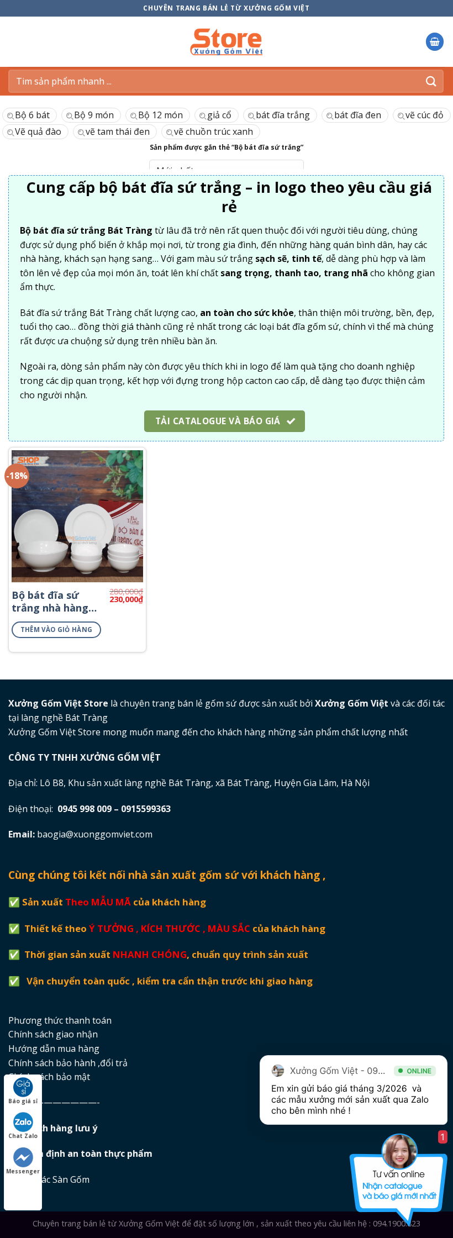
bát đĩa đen (357, 115)
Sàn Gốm (72, 1179)
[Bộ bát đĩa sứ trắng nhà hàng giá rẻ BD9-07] (77, 516)
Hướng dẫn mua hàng (53, 1048)
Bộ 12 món (160, 115)
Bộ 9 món (94, 115)
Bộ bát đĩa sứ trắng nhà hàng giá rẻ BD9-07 (50, 602)
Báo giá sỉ (23, 1101)
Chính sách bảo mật (49, 1077)
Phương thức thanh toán (60, 1020)
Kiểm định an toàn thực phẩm (88, 1153)
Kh (60, 1128)
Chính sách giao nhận (53, 1034)
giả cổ (219, 115)
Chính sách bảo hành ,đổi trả (68, 1063)
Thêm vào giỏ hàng (56, 629)
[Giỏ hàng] (435, 42)
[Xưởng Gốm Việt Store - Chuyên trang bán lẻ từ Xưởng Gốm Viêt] (227, 41)
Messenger (23, 1171)
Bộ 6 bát (32, 115)
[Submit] (431, 81)
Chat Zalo (23, 1136)
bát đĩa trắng (283, 115)
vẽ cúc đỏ (424, 115)
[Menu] (18, 42)
